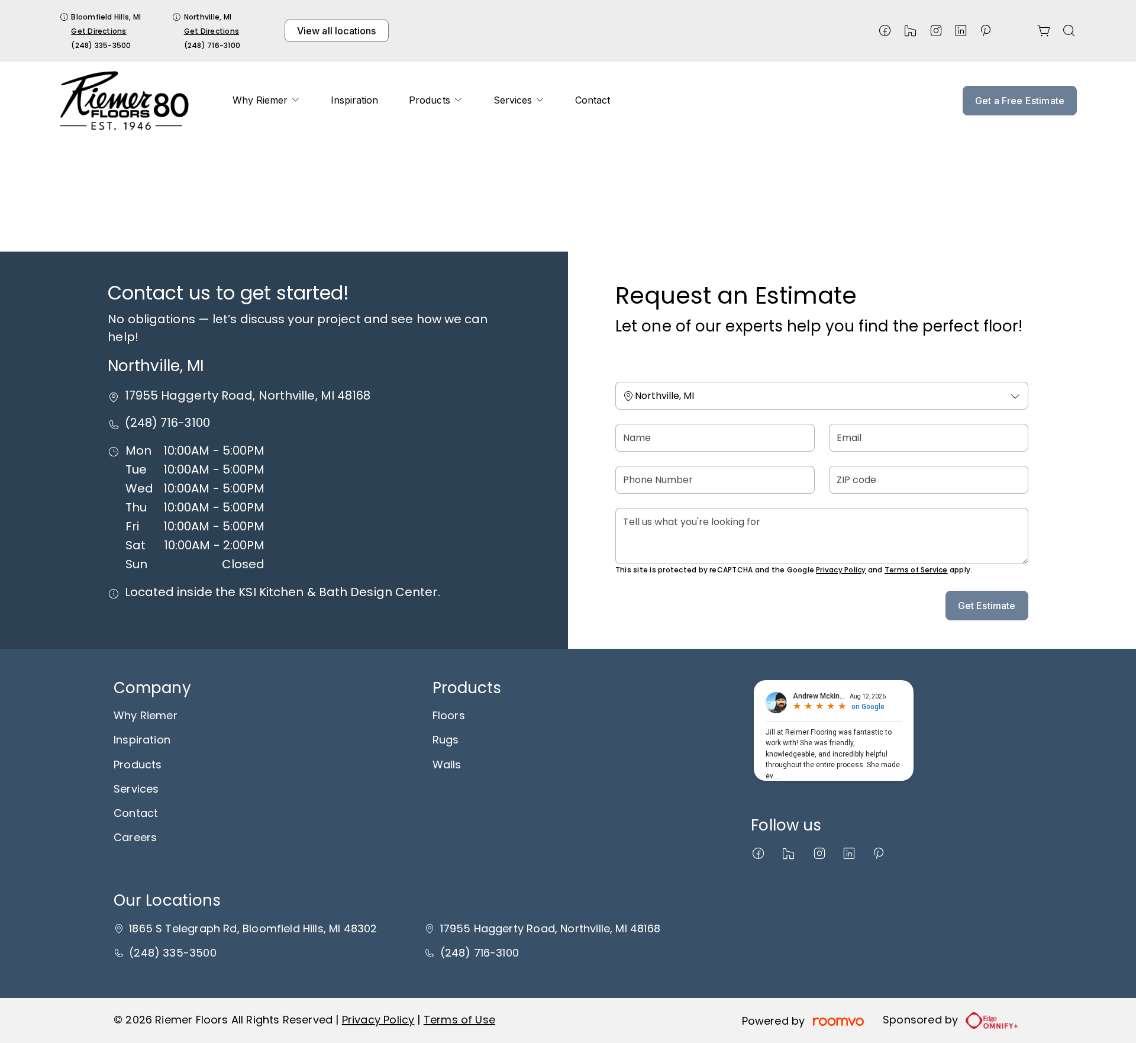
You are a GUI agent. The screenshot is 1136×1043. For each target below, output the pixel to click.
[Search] (1069, 30)
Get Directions (98, 31)
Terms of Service (916, 570)
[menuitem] (266, 101)
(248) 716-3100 (212, 45)
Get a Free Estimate (1019, 101)
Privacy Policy (841, 570)
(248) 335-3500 (101, 45)
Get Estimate (987, 605)
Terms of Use (459, 1019)
